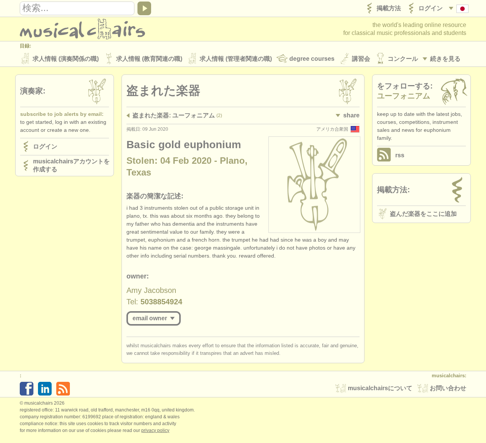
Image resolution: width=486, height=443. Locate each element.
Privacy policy (155, 430)
